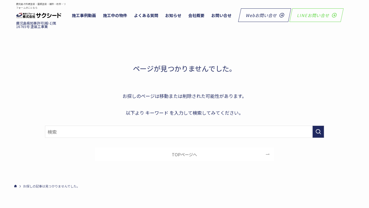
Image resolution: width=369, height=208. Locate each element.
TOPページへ (184, 154)
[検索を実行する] (318, 132)
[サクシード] (38, 15)
